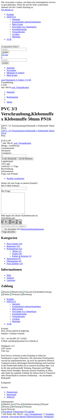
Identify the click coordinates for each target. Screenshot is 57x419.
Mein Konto (12, 75)
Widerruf (10, 397)
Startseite (11, 68)
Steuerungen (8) (14, 258)
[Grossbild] (28, 133)
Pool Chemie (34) (14, 244)
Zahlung (10, 278)
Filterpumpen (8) (14, 261)
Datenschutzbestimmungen (32, 229)
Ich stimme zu (7, 10)
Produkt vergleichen (15, 178)
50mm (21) (17, 251)
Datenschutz (12, 392)
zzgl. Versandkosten (20, 87)
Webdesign (49, 416)
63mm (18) (17, 253)
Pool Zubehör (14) (15, 263)
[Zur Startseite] (4, 55)
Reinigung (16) (13, 246)
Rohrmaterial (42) (14, 249)
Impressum (11, 394)
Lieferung (11, 280)
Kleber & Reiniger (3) (21, 256)
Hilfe (9, 275)
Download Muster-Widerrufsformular (26, 416)
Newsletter (11, 70)
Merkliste (15, 73)
